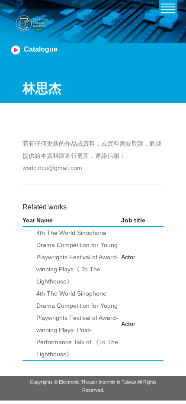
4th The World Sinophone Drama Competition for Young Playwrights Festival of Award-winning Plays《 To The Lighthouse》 (77, 257)
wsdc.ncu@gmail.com (52, 167)
